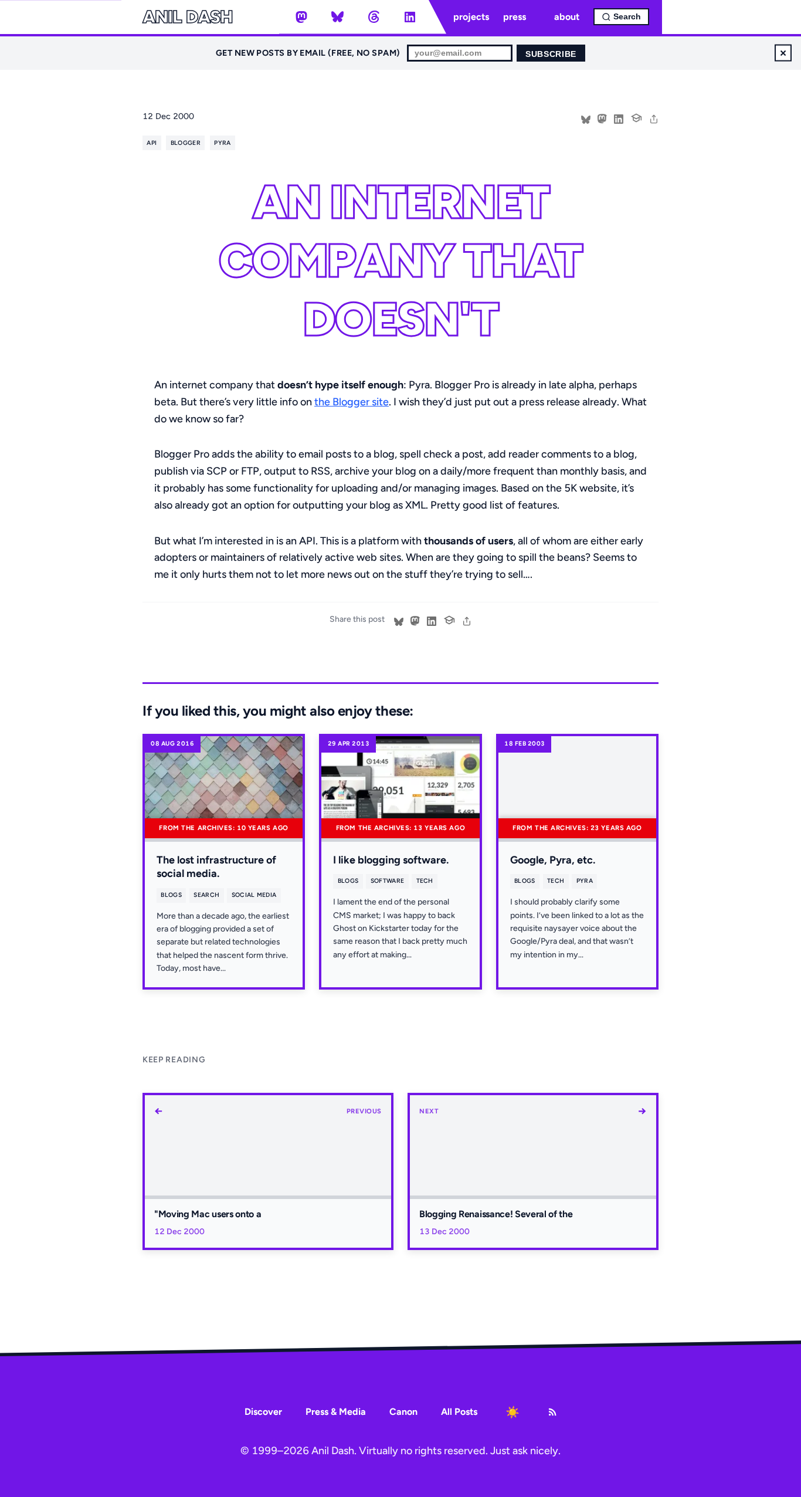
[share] (654, 118)
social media (254, 895)
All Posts (459, 1411)
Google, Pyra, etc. (552, 860)
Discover (263, 1411)
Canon (403, 1411)
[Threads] (373, 17)
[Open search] (621, 16)
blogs (171, 895)
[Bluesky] (338, 17)
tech (424, 881)
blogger (186, 143)
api (152, 143)
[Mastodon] (301, 17)
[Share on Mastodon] (602, 118)
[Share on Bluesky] (585, 118)
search (206, 895)
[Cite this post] (636, 117)
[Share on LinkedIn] (618, 118)
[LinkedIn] (410, 17)
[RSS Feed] (552, 1412)
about (566, 16)
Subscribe (550, 54)
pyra (222, 143)
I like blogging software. (391, 860)
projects (471, 16)
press (514, 16)
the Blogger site (351, 401)
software (388, 881)
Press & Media (336, 1411)
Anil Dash (187, 17)
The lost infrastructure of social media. (216, 867)
